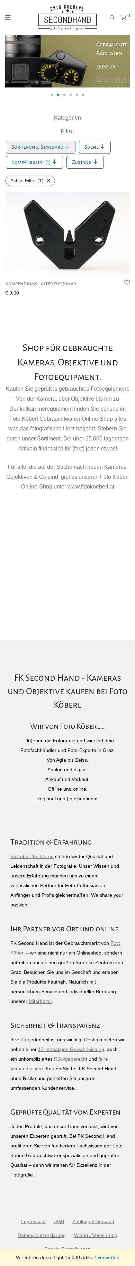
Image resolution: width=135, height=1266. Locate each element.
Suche (92, 147)
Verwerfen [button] (108, 1257)
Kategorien (67, 118)
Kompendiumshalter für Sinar (40, 283)
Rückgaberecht (70, 1059)
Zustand (82, 162)
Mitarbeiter (40, 1001)
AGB (59, 1221)
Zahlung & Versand (93, 1221)
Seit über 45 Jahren (32, 856)
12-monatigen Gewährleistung (71, 1049)
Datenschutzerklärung (42, 1235)
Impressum (33, 1221)
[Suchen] (112, 17)
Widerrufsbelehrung (95, 1235)
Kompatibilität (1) (31, 162)
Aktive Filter (27, 180)
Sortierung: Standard (37, 147)
